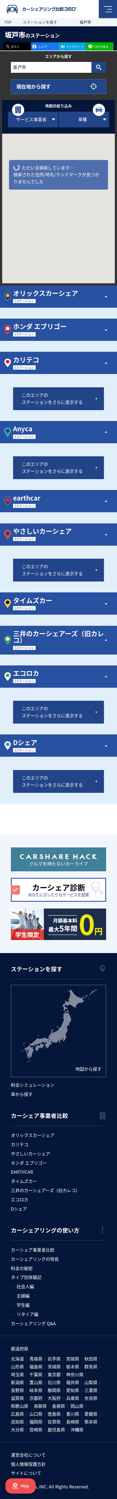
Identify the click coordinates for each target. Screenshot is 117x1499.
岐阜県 (35, 1390)
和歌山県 (19, 1406)
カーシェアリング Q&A (33, 1323)
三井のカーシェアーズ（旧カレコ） (45, 1190)
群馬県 (90, 1366)
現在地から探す (33, 86)
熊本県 (90, 1421)
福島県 (35, 1366)
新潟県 (17, 1382)
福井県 (72, 1382)
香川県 (72, 1413)
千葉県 (35, 1374)
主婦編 (23, 1295)
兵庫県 (72, 1398)
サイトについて (26, 1473)
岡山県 (77, 1406)
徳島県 (54, 1413)
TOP (8, 22)
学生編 (23, 1305)
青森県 (35, 1358)
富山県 (35, 1382)
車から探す (22, 1094)
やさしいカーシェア (30, 1153)
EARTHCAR (22, 1171)
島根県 (58, 1406)
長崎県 (72, 1421)
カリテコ (19, 1144)
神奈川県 (75, 1374)
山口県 (35, 1413)
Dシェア (19, 1208)
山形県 (17, 1366)
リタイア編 (27, 1314)
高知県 (17, 1421)
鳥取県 (40, 1406)
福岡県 (35, 1421)
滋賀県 (17, 1398)
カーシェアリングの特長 (35, 1259)
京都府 (35, 1398)
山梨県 (90, 1382)
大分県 (17, 1429)
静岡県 (54, 1390)
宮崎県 (35, 1429)
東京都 (54, 1374)
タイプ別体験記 (26, 1277)
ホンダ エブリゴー (29, 1162)
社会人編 (25, 1286)
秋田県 (90, 1358)
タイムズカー (24, 1181)
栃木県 (72, 1366)
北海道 (17, 1358)
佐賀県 (54, 1421)
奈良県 (90, 1398)
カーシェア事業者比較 (32, 1249)
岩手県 (54, 1358)
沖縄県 (77, 1429)
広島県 (17, 1413)
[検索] (98, 67)
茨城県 (54, 1366)
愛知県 (72, 1390)
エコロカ (19, 1199)
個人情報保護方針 (28, 1464)
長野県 (17, 1390)
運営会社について (28, 1454)
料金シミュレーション (32, 1085)
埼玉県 (17, 1374)
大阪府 (54, 1398)
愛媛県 (90, 1413)
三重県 (90, 1390)
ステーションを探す (40, 22)
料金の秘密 (22, 1268)
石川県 (54, 1382)
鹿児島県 (56, 1429)
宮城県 (72, 1358)
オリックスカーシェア (32, 1135)
